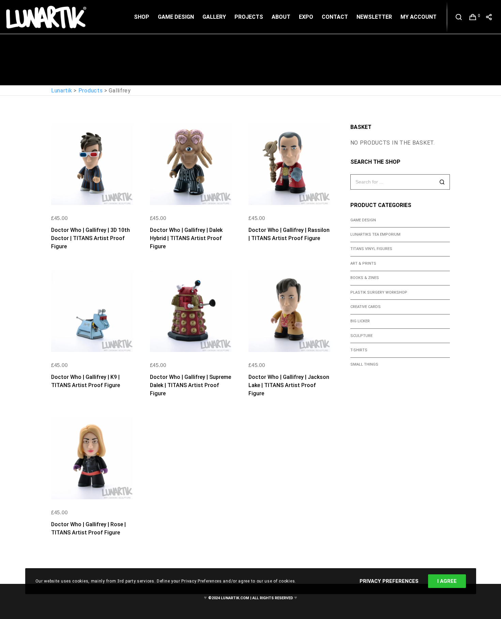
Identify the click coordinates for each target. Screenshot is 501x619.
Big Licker (360, 321)
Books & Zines (364, 278)
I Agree (447, 581)
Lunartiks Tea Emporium (375, 234)
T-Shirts (358, 350)
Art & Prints (363, 263)
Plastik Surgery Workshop (378, 292)
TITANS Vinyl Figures (371, 249)
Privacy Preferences (389, 581)
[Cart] (473, 17)
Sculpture (361, 336)
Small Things (364, 364)
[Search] (459, 17)
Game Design (363, 220)
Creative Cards (365, 307)
